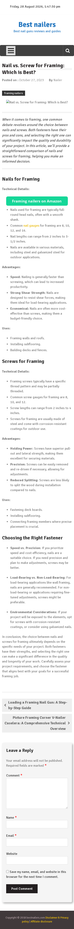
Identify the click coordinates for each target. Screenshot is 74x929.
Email (11, 836)
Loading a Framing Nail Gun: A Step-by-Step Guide (37, 705)
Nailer (57, 80)
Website (11, 854)
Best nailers (37, 25)
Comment (14, 775)
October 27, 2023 (31, 80)
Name (11, 818)
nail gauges (31, 226)
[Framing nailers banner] (37, 201)
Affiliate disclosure (41, 921)
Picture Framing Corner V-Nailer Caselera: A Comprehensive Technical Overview (35, 723)
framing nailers (13, 93)
